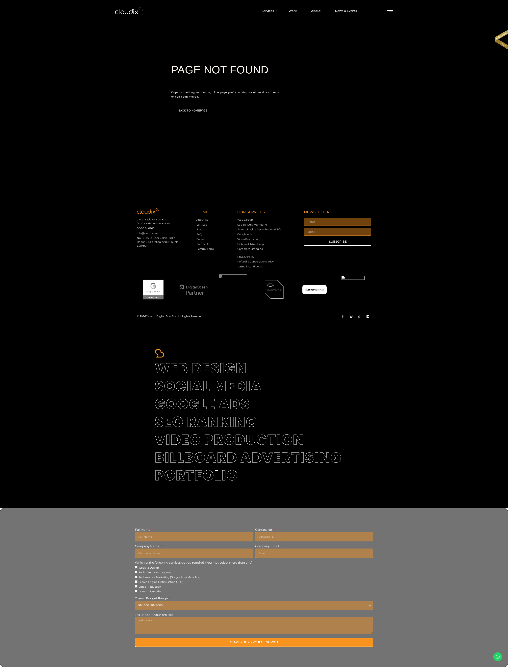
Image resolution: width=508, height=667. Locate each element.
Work (293, 11)
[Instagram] (351, 316)
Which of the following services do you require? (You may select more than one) (193, 562)
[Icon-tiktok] (359, 316)
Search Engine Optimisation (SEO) (161, 581)
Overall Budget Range (151, 598)
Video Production (150, 586)
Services (268, 11)
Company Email (267, 546)
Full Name (143, 529)
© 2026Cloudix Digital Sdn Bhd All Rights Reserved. (170, 316)
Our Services (251, 212)
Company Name (147, 546)
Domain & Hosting (151, 591)
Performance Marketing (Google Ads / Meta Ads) (169, 577)
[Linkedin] (368, 316)
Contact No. (264, 529)
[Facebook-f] (343, 316)
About (315, 11)
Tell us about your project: (154, 615)
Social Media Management (156, 572)
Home (202, 212)
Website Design (149, 567)
